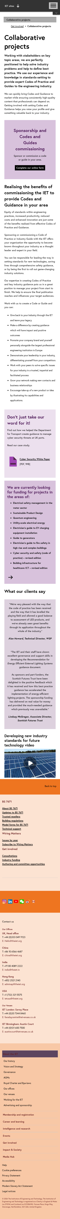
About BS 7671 (10, 808)
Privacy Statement (11, 1175)
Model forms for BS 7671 (15, 824)
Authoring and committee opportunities (23, 863)
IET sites (9, 5)
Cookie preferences (11, 1170)
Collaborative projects (18, 19)
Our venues (9, 1094)
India (4, 962)
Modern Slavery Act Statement (17, 1185)
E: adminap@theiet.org (13, 984)
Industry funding (11, 859)
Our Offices (7, 929)
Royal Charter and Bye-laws (17, 1083)
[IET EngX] (33, 901)
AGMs (7, 1077)
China (5, 947)
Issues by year (10, 840)
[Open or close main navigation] (53, 5)
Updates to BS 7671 (12, 812)
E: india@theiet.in (11, 969)
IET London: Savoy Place (15, 1009)
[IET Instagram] (4, 901)
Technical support (11, 828)
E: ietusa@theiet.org (12, 998)
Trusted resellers (11, 816)
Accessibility (8, 1180)
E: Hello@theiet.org (12, 940)
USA (4, 990)
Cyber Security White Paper (35, 459)
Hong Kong (8, 976)
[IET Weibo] (27, 901)
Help (4, 1164)
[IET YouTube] (16, 902)
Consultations (9, 855)
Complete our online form (30, 167)
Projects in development (30, 25)
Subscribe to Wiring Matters (17, 844)
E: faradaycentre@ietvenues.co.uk (19, 1017)
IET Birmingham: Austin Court (18, 1023)
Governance (9, 1071)
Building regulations (12, 820)
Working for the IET (13, 1099)
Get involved (17, 26)
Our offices (9, 1088)
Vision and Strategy (13, 1066)
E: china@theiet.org (12, 955)
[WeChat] (22, 901)
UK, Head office (10, 933)
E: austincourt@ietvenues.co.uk (17, 1031)
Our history (9, 1060)
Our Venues (7, 1005)
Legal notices (8, 1191)
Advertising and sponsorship (18, 1105)
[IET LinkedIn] (10, 901)
